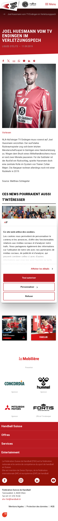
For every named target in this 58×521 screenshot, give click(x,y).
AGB (52, 506)
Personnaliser (27, 287)
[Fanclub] (43, 328)
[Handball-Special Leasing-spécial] (14, 328)
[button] (50, 4)
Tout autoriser (29, 278)
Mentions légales (16, 506)
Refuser (29, 296)
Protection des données (37, 506)
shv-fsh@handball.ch (11, 499)
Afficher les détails (40, 269)
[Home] (10, 5)
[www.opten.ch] (4, 516)
